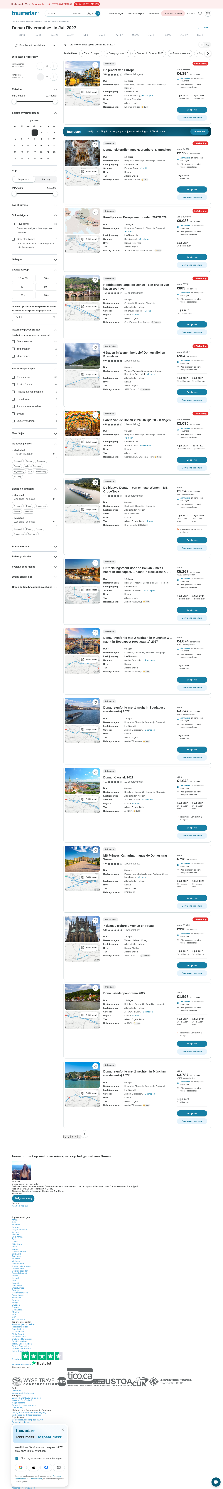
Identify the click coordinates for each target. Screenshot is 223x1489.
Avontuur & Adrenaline (29, 406)
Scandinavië (18, 1295)
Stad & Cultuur (25, 384)
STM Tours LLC (131, 389)
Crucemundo (130, 525)
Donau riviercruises (21, 1266)
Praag (28, 506)
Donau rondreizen (42, 21)
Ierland (15, 1278)
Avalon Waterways (133, 602)
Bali (13, 1239)
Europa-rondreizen (26, 21)
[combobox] (34, 454)
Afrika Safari (18, 1334)
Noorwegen (17, 1285)
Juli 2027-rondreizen (60, 21)
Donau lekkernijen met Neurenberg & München (137, 149)
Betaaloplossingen (21, 1422)
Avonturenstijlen (136, 13)
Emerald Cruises (132, 107)
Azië (14, 1222)
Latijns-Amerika (19, 1229)
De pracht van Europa (119, 70)
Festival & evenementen (30, 392)
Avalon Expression (133, 590)
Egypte (15, 1232)
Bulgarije (154, 583)
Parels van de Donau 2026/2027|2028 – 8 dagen (137, 420)
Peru (14, 1314)
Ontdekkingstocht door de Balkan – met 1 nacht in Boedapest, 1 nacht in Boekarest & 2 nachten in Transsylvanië (135, 571)
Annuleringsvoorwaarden (24, 1405)
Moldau (135, 948)
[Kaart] (207, 44)
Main (139, 99)
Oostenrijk (150, 84)
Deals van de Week (173, 13)
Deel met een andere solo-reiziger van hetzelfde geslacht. (35, 245)
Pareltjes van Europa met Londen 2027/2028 (135, 217)
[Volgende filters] (208, 53)
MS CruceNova (131, 513)
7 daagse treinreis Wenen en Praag (128, 925)
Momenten (154, 13)
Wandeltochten (19, 1336)
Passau (17, 466)
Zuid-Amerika (18, 1319)
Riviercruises (18, 1331)
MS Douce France (133, 311)
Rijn (134, 99)
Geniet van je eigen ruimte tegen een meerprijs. (34, 230)
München (29, 511)
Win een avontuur (26, 1398)
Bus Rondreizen (19, 1341)
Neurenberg (41, 471)
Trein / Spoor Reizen (22, 1344)
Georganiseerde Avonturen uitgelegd (29, 1412)
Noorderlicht (18, 1329)
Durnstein (37, 466)
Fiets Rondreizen (20, 1326)
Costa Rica (17, 1309)
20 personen (23, 356)
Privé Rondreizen (20, 1351)
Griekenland (18, 1268)
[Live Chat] (216, 1482)
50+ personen (24, 341)
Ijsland (15, 1275)
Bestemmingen (116, 13)
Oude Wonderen (26, 421)
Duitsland (140, 84)
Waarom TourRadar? (22, 1400)
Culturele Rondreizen (22, 1339)
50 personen (23, 349)
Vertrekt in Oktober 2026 (150, 53)
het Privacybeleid (34, 1479)
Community (17, 1407)
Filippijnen (17, 1244)
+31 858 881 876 (20, 1206)
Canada (16, 1307)
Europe (15, 1227)
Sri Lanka (16, 1254)
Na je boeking (18, 1402)
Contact (191, 13)
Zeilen (20, 413)
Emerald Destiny (132, 95)
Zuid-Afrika (17, 1237)
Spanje (15, 1300)
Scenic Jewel (130, 239)
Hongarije (129, 88)
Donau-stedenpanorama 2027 (124, 993)
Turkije (15, 1302)
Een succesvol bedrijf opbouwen (27, 1419)
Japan (15, 1249)
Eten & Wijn (23, 399)
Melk (27, 466)
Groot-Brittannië (19, 1273)
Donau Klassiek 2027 (118, 777)
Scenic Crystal (131, 445)
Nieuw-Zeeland (19, 1251)
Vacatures (23, 1393)
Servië (146, 583)
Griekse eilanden (20, 1271)
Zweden (16, 1305)
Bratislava (41, 461)
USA (14, 1317)
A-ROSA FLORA (132, 1011)
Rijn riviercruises (20, 1292)
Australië (16, 1224)
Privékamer (23, 224)
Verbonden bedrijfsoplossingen (27, 1415)
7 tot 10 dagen (92, 53)
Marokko (16, 1234)
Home (14, 21)
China (15, 1241)
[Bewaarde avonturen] (200, 13)
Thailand (16, 1258)
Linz (30, 471)
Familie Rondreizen (21, 1348)
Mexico (15, 1312)
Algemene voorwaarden (23, 1488)
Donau (127, 99)
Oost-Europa (18, 1288)
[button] (192, 79)
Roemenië (165, 583)
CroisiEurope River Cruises (137, 322)
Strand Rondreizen (21, 1346)
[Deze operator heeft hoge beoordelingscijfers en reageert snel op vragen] (145, 107)
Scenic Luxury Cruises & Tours (139, 250)
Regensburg (19, 471)
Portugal (16, 1290)
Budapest (18, 461)
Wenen (29, 461)
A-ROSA (128, 811)
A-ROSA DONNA (132, 799)
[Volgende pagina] (84, 1134)
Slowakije (161, 84)
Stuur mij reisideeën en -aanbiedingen (41, 1458)
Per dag (46, 179)
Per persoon (23, 179)
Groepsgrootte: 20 (118, 53)
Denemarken (18, 1263)
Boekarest (32, 534)
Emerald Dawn (131, 168)
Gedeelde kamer (26, 239)
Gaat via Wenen (181, 53)
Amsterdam (41, 506)
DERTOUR (129, 892)
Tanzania (16, 1256)
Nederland (129, 84)
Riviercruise (23, 377)
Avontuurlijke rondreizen (23, 1324)
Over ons (16, 1390)
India (14, 1246)
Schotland (17, 1297)
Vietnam (16, 1261)
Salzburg (17, 476)
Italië (14, 1280)
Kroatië (138, 583)
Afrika (14, 1220)
